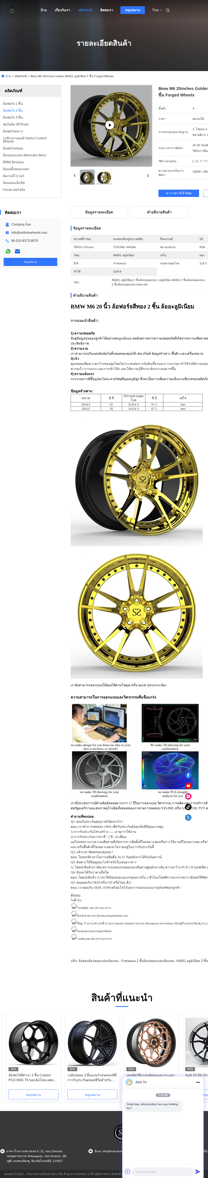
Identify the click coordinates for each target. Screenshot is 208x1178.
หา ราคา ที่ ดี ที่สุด (179, 193)
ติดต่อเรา (106, 10)
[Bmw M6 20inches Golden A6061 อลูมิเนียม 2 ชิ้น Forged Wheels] (111, 125)
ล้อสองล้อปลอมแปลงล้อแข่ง (98, 961)
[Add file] (127, 1171)
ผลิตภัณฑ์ (85, 10)
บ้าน (44, 10)
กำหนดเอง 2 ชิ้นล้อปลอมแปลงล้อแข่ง (147, 961)
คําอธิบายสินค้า (159, 212)
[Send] (198, 1171)
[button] (27, 1052)
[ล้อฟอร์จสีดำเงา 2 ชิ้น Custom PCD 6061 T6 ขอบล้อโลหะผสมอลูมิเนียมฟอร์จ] (33, 1042)
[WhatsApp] (8, 251)
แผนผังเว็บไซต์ (13, 1174)
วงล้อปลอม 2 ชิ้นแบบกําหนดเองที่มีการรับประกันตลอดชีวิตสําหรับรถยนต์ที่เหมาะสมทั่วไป (92, 1078)
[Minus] (197, 1082)
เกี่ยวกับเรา (62, 10)
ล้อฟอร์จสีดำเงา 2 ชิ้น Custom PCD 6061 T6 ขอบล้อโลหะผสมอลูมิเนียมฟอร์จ (33, 1078)
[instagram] (188, 796)
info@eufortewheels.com (29, 232)
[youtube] (188, 786)
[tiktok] (188, 807)
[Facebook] (188, 775)
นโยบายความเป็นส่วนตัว (41, 1174)
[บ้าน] (12, 10)
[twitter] (188, 817)
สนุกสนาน (132, 10)
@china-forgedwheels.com (112, 916)
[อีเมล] (17, 251)
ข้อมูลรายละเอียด (99, 212)
